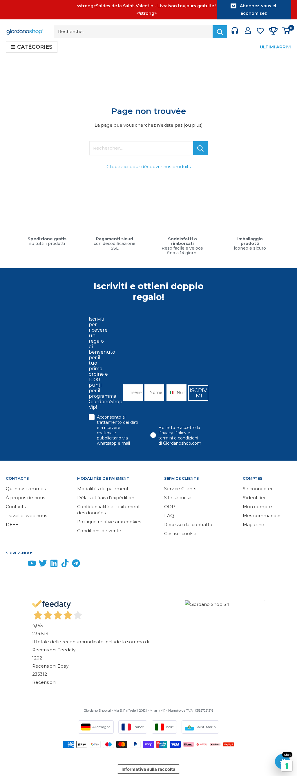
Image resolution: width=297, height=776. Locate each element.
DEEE (12, 524)
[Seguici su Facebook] (10, 564)
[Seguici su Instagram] (21, 564)
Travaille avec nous (26, 515)
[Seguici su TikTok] (65, 564)
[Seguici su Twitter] (43, 564)
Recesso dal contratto (188, 524)
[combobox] (170, 393)
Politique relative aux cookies (109, 521)
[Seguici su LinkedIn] (54, 564)
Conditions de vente (99, 530)
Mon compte (257, 506)
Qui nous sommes (26, 488)
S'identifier (254, 497)
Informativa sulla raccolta (148, 769)
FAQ (169, 515)
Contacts (16, 506)
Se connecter (258, 488)
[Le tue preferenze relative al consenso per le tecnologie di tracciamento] (286, 765)
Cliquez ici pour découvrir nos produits (148, 166)
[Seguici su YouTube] (32, 564)
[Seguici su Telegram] (76, 564)
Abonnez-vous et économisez (258, 9)
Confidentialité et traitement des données (108, 509)
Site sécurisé (177, 497)
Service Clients (180, 488)
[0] (286, 32)
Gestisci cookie (180, 533)
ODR (169, 506)
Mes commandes (262, 515)
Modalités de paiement (102, 488)
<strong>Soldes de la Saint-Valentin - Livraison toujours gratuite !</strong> (146, 9)
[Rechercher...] (200, 148)
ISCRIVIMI (198, 393)
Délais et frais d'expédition (105, 497)
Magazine (253, 524)
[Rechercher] (220, 31)
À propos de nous (25, 497)
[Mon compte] (247, 31)
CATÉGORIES (34, 47)
